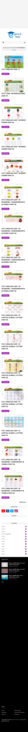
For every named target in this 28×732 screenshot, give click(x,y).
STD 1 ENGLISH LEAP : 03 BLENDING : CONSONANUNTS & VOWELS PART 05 (13, 202)
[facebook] (7, 510)
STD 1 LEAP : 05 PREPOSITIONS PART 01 (13, 94)
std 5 (14, 549)
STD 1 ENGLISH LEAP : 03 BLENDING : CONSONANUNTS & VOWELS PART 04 (13, 231)
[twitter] (12, 510)
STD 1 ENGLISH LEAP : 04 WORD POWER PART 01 (14, 174)
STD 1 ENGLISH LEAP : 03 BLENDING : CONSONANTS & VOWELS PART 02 (13, 490)
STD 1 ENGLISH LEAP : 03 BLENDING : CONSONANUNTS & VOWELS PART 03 (13, 259)
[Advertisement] (14, 14)
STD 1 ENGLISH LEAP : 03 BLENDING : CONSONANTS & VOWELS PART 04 (13, 461)
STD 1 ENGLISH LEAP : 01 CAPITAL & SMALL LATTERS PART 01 (12, 433)
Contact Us (16, 724)
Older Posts (23, 502)
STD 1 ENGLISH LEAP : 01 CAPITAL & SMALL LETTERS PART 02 (12, 404)
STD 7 (14, 544)
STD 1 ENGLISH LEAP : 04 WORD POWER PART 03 (14, 121)
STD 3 (14, 536)
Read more (5, 74)
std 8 (14, 551)
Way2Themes (15, 728)
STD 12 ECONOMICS (14, 534)
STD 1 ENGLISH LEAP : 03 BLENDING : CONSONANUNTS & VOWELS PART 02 (13, 288)
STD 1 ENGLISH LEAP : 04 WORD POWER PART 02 (14, 148)
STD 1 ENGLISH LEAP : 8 (10, 69)
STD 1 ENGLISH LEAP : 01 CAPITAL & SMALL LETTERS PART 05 (12, 317)
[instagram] (16, 510)
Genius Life (14, 729)
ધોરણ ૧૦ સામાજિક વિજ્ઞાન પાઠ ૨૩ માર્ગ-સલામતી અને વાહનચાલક (17, 563)
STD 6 (14, 541)
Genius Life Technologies (17, 719)
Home (3, 710)
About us (4, 714)
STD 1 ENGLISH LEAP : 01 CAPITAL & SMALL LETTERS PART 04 (12, 346)
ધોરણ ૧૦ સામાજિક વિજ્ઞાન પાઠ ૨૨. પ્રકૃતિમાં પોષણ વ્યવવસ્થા (16, 576)
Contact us (16, 714)
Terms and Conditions (19, 712)
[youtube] (3, 510)
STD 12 (14, 531)
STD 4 (14, 539)
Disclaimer (4, 712)
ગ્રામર (14, 554)
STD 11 (14, 529)
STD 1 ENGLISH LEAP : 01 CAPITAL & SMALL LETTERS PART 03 (12, 375)
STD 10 (14, 526)
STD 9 (14, 546)
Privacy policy (17, 710)
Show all (14, 50)
